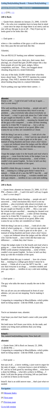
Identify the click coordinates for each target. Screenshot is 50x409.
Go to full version (8, 407)
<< (2, 12)
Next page (8, 397)
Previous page (10, 402)
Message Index (10, 393)
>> (13, 12)
